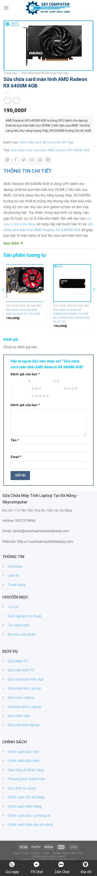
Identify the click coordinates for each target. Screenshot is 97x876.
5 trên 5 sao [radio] (21, 396)
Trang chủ (10, 73)
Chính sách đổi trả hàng (26, 797)
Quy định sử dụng (22, 788)
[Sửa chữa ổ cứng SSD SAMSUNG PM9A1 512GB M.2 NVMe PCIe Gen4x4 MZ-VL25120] (72, 283)
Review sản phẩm (22, 634)
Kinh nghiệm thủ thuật (25, 616)
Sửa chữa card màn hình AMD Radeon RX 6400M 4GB (50, 150)
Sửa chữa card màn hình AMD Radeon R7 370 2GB (23, 311)
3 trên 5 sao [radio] (21, 388)
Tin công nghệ (19, 625)
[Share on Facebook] (15, 160)
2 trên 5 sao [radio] (43, 381)
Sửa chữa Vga (19, 716)
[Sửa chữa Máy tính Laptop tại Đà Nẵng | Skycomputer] (48, 8)
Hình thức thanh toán (31, 853)
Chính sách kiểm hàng (25, 806)
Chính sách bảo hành (24, 761)
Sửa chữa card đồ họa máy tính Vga (44, 73)
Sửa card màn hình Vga (26, 679)
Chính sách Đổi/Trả (67, 853)
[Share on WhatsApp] (7, 160)
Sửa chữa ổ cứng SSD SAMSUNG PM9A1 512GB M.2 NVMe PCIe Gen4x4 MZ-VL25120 (72, 315)
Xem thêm (11, 243)
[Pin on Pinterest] (40, 160)
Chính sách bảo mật (23, 752)
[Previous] (3, 298)
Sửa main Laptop (21, 697)
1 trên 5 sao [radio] (18, 381)
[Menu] (6, 7)
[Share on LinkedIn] (48, 160)
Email (16, 457)
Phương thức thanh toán (26, 779)
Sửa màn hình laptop (24, 725)
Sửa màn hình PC (21, 670)
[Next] (94, 298)
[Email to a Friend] (32, 160)
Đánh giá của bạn (25, 374)
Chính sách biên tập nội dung (30, 824)
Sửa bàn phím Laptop (24, 707)
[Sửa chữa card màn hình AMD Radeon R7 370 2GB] (25, 283)
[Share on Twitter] (24, 160)
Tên (15, 440)
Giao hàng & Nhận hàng (26, 770)
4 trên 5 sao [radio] (53, 388)
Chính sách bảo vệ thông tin (29, 815)
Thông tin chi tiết (27, 171)
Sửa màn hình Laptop (24, 688)
